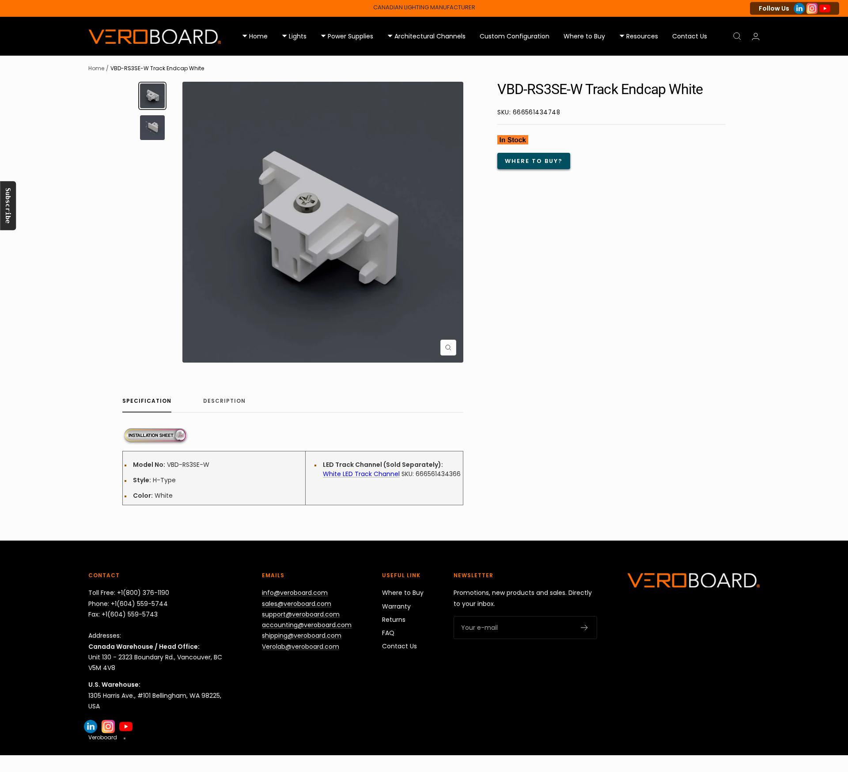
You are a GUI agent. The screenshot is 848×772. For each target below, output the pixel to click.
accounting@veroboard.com (307, 625)
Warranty (396, 606)
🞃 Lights (294, 36)
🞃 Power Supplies (347, 36)
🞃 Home (255, 36)
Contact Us (689, 36)
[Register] (584, 627)
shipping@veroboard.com (301, 635)
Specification (146, 401)
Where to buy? (534, 161)
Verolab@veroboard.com (300, 646)
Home (96, 68)
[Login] (756, 36)
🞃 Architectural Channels (426, 36)
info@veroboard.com (295, 592)
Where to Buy (584, 36)
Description (224, 401)
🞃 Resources (638, 36)
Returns (393, 619)
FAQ (388, 632)
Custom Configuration (514, 36)
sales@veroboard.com (296, 603)
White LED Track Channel (361, 473)
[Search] (737, 36)
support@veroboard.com (301, 614)
